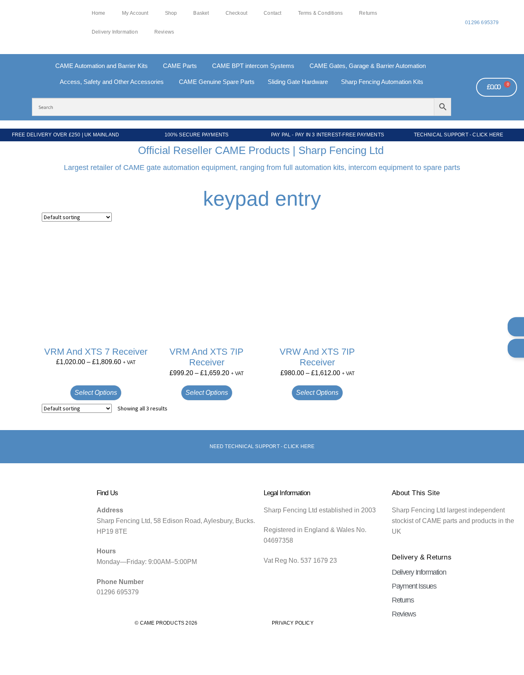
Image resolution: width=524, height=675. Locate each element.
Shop (171, 13)
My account (135, 13)
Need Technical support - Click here (262, 446)
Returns (368, 13)
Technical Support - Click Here (459, 134)
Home (99, 13)
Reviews (164, 32)
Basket (201, 13)
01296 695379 (482, 22)
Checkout (237, 13)
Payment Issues (414, 586)
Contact (272, 13)
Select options (96, 392)
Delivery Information (115, 32)
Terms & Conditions (320, 13)
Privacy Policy (293, 623)
